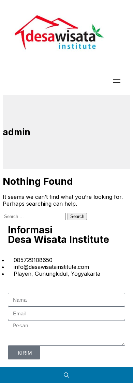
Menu (116, 81)
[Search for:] (35, 216)
